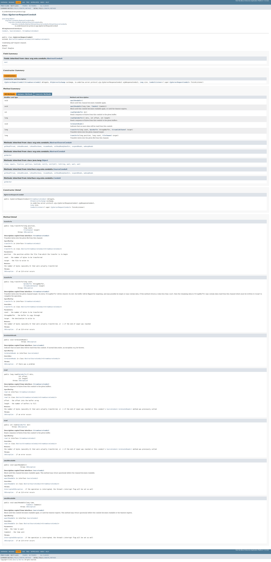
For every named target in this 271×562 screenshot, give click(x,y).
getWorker (8, 155)
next (6, 62)
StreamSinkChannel (119, 130)
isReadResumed (22, 146)
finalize (20, 164)
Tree (27, 2)
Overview (4, 2)
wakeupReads (88, 146)
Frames (25, 6)
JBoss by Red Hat (18, 560)
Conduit (5, 31)
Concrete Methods (43, 94)
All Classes (44, 6)
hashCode (37, 164)
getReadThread (9, 146)
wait (68, 164)
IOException (28, 232)
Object (45, 160)
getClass (28, 164)
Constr (21, 8)
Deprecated (35, 2)
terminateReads (76, 124)
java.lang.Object (8, 19)
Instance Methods (25, 94)
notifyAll (53, 164)
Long (141, 82)
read (72, 112)
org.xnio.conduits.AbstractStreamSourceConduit (30, 24)
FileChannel (107, 135)
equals (12, 164)
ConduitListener (155, 82)
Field (16, 8)
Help (47, 2)
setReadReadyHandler (62, 146)
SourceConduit (15, 31)
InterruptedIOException (13, 489)
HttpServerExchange (57, 82)
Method (28, 8)
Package (12, 2)
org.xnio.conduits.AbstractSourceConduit (23, 22)
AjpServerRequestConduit (14, 82)
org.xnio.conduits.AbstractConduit (18, 20)
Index (42, 2)
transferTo (74, 130)
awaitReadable (75, 100)
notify (44, 164)
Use (23, 2)
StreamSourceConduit (57, 24)
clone (6, 164)
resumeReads (47, 146)
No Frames (32, 6)
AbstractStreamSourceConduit (20, 39)
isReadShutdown (35, 146)
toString (61, 164)
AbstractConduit (54, 58)
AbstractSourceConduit (61, 143)
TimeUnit (94, 106)
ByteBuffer (79, 112)
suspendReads (77, 146)
